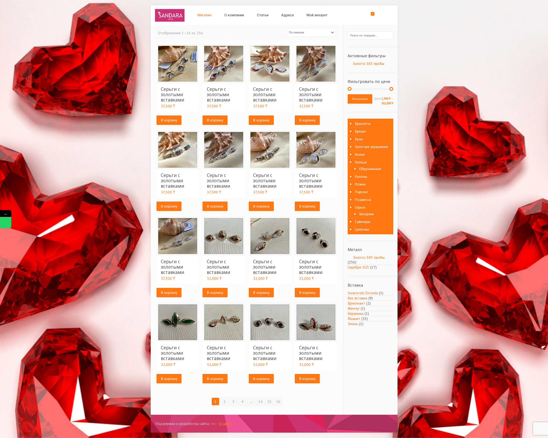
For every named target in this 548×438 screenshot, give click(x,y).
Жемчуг (354, 308)
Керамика (355, 313)
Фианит (354, 318)
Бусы (359, 138)
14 (260, 401)
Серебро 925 (358, 267)
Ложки (360, 184)
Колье (360, 154)
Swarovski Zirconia (363, 292)
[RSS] (386, 424)
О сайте (225, 423)
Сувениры (362, 221)
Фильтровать (360, 99)
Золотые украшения (371, 146)
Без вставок (357, 298)
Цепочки (362, 229)
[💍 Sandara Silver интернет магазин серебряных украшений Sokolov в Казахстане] (170, 15)
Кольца (361, 162)
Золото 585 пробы (368, 63)
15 (269, 401)
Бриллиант (356, 303)
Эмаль (353, 323)
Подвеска (363, 199)
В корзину (169, 120)
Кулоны (361, 176)
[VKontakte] (380, 424)
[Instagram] (374, 424)
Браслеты (363, 123)
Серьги (360, 207)
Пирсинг (361, 191)
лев (213, 423)
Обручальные (370, 168)
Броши (360, 131)
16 (278, 401)
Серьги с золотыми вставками (172, 94)
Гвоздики (366, 213)
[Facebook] (369, 424)
